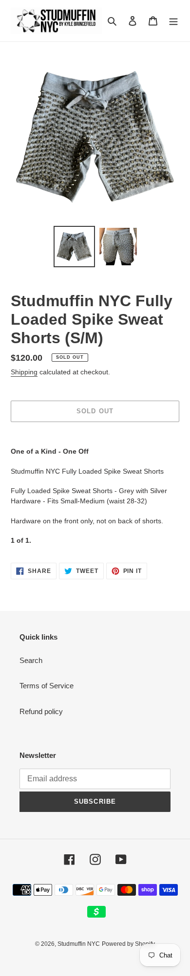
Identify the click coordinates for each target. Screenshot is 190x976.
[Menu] (173, 20)
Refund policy (41, 711)
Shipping (24, 372)
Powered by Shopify (128, 943)
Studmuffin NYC (78, 943)
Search (30, 660)
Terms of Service (46, 685)
